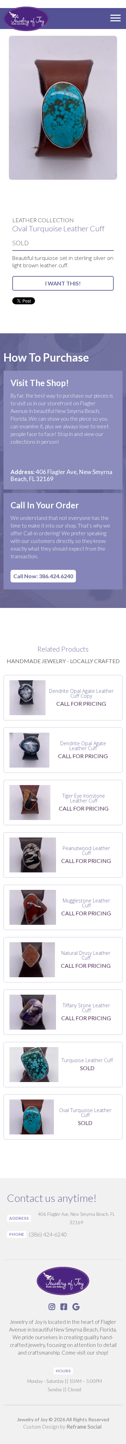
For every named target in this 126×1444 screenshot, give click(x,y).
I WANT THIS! (63, 283)
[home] (24, 19)
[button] (115, 18)
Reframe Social (84, 1426)
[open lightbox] (63, 108)
